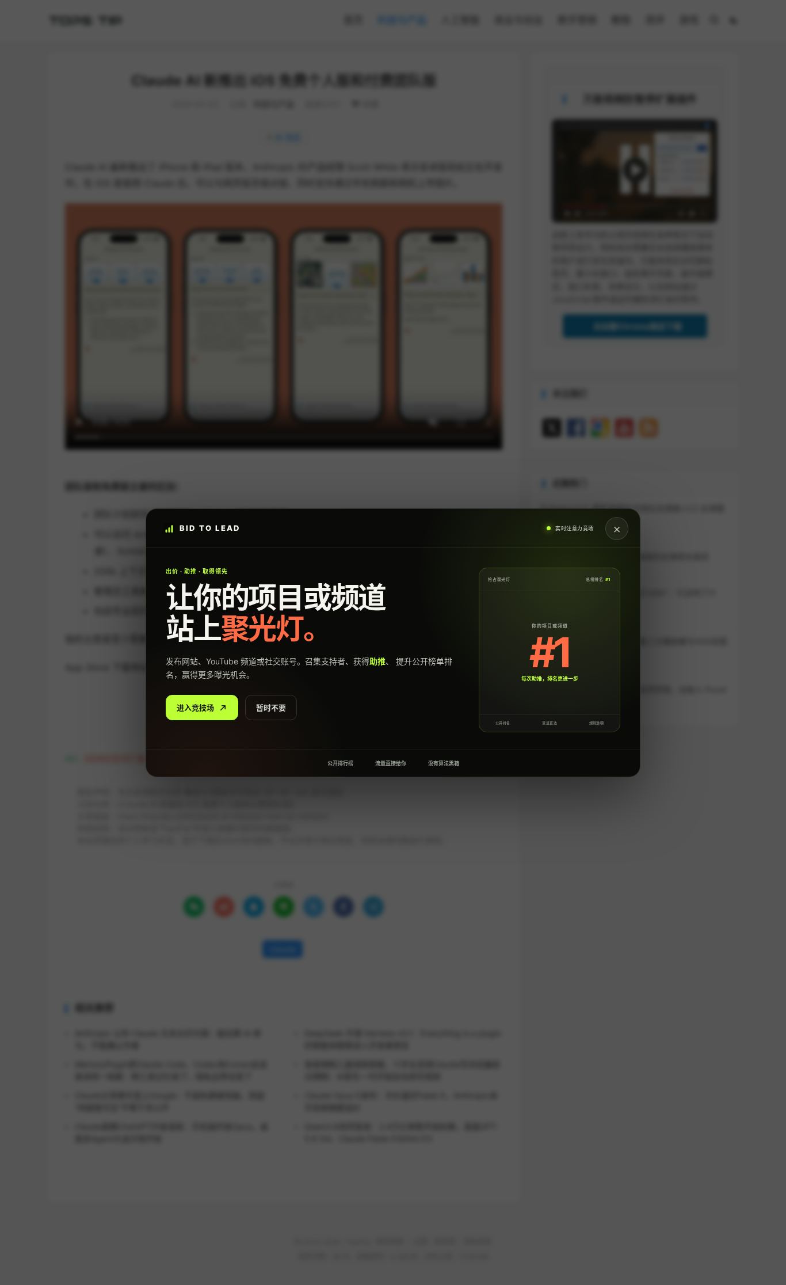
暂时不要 (271, 707)
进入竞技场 (195, 707)
